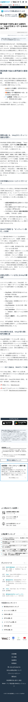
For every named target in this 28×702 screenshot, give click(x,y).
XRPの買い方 (8, 626)
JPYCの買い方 (8, 618)
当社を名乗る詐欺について (14, 670)
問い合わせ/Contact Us (14, 667)
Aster (7, 574)
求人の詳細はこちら (17, 477)
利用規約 (14, 663)
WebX (25, 701)
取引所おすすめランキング (11, 606)
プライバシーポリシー (14, 673)
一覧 (24, 534)
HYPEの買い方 (8, 629)
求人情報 (14, 657)
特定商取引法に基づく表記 (14, 680)
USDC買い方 (17, 5)
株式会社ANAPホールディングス (14, 594)
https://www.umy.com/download (17, 390)
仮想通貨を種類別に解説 (12, 511)
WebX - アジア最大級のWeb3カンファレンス (14, 685)
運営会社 (14, 676)
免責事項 (14, 660)
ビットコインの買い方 (12, 517)
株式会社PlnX (9, 580)
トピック (14, 701)
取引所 (19, 701)
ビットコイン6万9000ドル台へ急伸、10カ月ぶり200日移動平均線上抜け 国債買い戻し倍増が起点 (14, 451)
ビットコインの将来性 (7, 5)
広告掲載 (14, 654)
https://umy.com (15, 385)
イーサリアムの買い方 (10, 622)
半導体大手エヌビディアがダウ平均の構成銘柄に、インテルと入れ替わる (14, 455)
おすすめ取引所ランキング (13, 523)
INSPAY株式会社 (10, 567)
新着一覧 (8, 701)
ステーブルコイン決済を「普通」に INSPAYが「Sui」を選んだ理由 (16, 569)
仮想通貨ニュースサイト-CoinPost (17, 693)
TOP (3, 701)
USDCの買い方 (8, 614)
